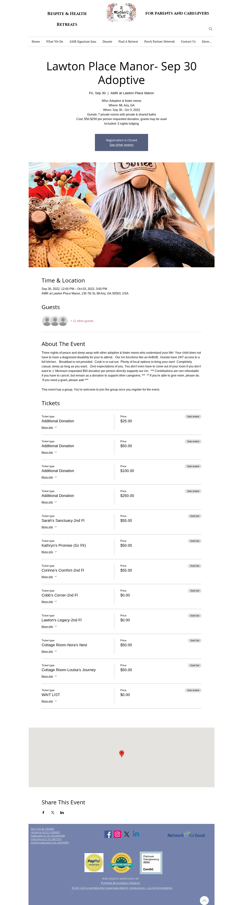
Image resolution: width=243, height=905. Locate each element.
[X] (126, 834)
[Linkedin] (136, 834)
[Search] (211, 29)
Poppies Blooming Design (120, 883)
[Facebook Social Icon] (108, 834)
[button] (54, 42)
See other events (122, 145)
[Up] (204, 900)
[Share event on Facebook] (43, 812)
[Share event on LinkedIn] (62, 812)
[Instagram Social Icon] (117, 834)
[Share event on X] (52, 812)
